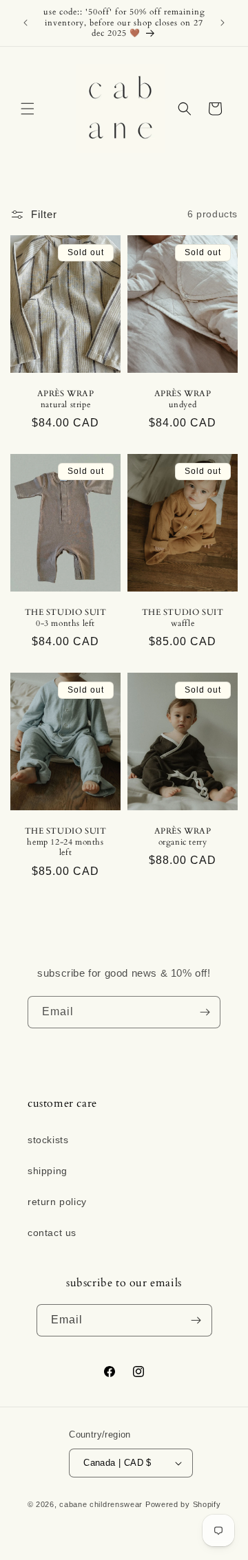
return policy (57, 1201)
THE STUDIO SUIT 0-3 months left (66, 618)
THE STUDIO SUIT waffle (183, 618)
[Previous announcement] (25, 23)
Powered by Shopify (183, 1504)
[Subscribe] (204, 1012)
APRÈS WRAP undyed (182, 399)
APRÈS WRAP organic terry (182, 836)
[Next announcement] (222, 23)
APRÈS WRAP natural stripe (65, 399)
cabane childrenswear (101, 1504)
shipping (48, 1170)
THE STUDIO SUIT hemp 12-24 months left (66, 842)
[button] (27, 109)
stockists (48, 1139)
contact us (52, 1232)
